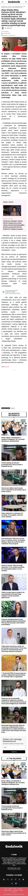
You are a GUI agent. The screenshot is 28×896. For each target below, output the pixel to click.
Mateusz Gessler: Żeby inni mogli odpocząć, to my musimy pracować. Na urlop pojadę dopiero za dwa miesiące (13, 568)
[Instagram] (11, 879)
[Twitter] (16, 883)
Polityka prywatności (8, 890)
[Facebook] (7, 879)
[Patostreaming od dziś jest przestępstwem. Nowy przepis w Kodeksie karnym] (14, 452)
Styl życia (13, 408)
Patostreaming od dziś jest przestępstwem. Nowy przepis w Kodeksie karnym (12, 464)
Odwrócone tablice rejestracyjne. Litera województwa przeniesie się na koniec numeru (13, 489)
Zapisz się (14, 751)
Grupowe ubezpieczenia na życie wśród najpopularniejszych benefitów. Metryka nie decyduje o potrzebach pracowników (13, 621)
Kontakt (10, 888)
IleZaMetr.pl (14, 891)
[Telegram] (23, 879)
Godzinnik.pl (4, 6)
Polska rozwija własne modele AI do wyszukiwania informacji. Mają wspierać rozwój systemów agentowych (12, 595)
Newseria (7, 366)
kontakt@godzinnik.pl (14, 869)
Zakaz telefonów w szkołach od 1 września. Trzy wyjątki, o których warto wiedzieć (12, 515)
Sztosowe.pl (15, 890)
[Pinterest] (15, 879)
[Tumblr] (12, 883)
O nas (6, 888)
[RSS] (19, 879)
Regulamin (20, 888)
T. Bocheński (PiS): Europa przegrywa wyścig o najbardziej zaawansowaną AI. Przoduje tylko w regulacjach (13, 674)
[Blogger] (4, 879)
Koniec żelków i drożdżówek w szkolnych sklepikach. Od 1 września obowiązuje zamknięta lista (13, 439)
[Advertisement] (14, 385)
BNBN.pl (21, 890)
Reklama (14, 888)
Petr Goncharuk (8, 28)
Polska (9, 6)
